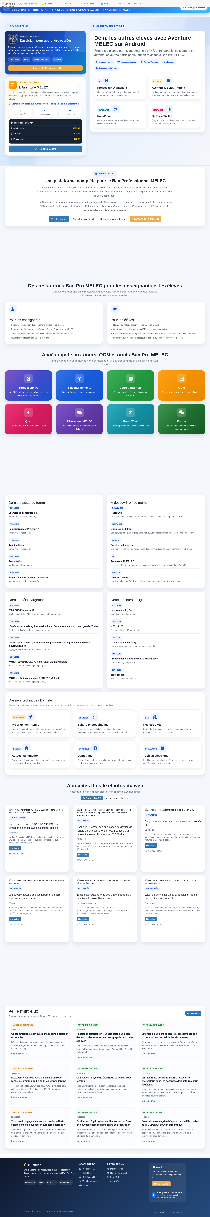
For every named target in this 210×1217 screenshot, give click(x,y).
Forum (85, 1185)
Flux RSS (114, 1177)
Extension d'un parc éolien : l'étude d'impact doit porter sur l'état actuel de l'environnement (169, 1035)
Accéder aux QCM (83, 219)
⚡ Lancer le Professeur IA (45, 68)
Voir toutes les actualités (117, 798)
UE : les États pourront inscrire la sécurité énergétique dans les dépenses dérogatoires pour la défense (170, 1081)
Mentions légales (118, 1168)
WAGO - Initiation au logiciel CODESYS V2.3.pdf (34, 678)
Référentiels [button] (89, 3)
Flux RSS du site (193, 1013)
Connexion (135, 3)
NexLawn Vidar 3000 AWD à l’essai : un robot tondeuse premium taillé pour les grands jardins (38, 1079)
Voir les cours (58, 219)
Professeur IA (50, 3)
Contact (120, 3)
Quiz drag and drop (121, 529)
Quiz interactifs (89, 1177)
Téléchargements (90, 1181)
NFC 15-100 (117, 626)
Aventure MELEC (30, 3)
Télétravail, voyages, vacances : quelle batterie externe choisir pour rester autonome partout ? (38, 1122)
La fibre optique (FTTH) (123, 642)
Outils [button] (106, 3)
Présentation (15, 561)
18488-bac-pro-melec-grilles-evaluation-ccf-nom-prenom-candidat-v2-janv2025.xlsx (53, 626)
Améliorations (16, 545)
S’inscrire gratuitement (194, 7)
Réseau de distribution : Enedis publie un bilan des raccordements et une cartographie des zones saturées (104, 1037)
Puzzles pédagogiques (123, 545)
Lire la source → (19, 1053)
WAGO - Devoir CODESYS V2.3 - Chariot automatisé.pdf (38, 661)
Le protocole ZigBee (122, 610)
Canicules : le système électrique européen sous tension (103, 1079)
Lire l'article (14, 848)
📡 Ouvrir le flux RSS (91, 798)
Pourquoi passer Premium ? (24, 529)
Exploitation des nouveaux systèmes (29, 577)
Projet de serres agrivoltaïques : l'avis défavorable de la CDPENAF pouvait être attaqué (170, 1122)
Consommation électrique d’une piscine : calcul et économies (39, 1035)
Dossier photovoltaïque (113, 219)
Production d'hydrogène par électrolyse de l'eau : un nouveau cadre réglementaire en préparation (104, 1122)
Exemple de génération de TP (24, 512)
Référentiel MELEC (119, 1172)
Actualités (114, 1181)
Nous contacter (162, 1184)
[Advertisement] (105, 253)
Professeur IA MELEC (146, 219)
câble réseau (118, 674)
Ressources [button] (69, 3)
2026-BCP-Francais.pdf (21, 610)
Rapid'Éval (116, 512)
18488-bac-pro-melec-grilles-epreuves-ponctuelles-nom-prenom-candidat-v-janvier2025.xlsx (49, 644)
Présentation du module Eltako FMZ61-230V (134, 658)
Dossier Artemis (119, 577)
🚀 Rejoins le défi (45, 149)
